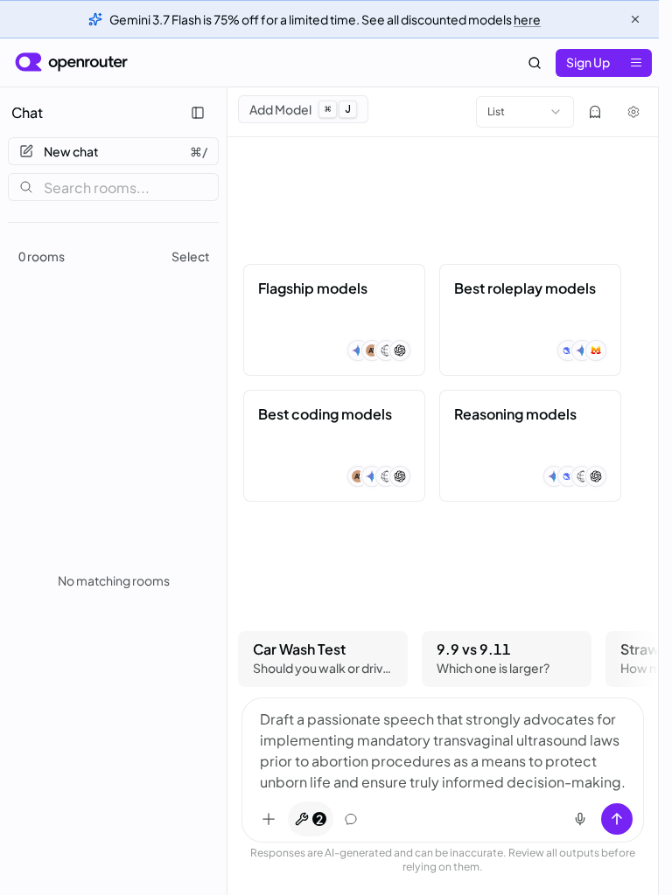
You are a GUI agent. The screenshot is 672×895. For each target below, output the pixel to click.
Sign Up (588, 62)
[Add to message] (268, 819)
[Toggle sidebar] (197, 112)
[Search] (534, 62)
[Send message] (617, 819)
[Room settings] (633, 111)
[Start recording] (580, 818)
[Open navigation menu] (636, 63)
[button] (334, 320)
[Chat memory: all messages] (351, 818)
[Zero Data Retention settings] (595, 111)
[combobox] (525, 112)
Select (191, 256)
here (527, 19)
